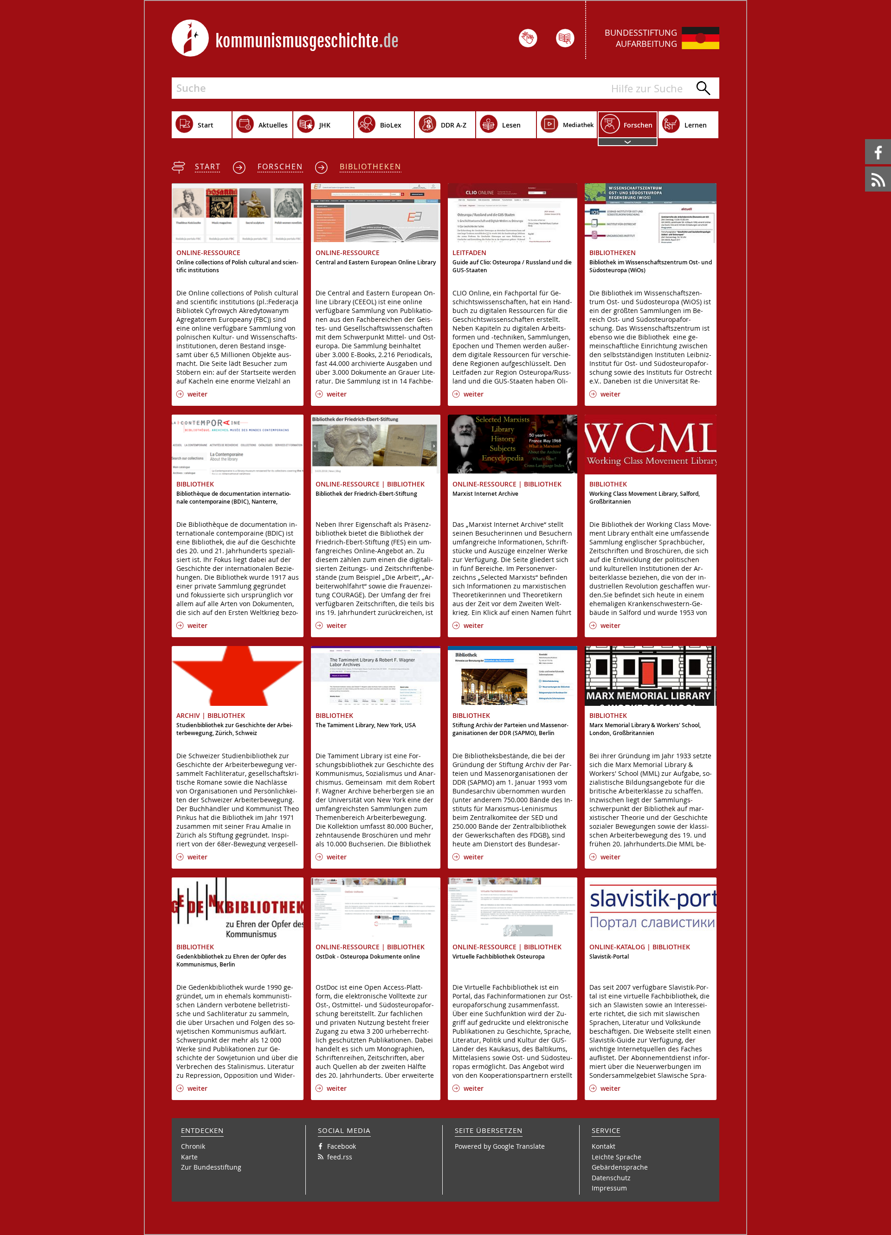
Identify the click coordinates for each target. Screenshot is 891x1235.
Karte (189, 1156)
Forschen (280, 166)
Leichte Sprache (616, 1156)
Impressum (609, 1188)
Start (208, 166)
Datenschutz (611, 1177)
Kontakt (603, 1146)
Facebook (866, 139)
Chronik (193, 1146)
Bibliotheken (370, 166)
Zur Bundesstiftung (211, 1167)
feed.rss (865, 166)
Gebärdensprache (620, 1167)
